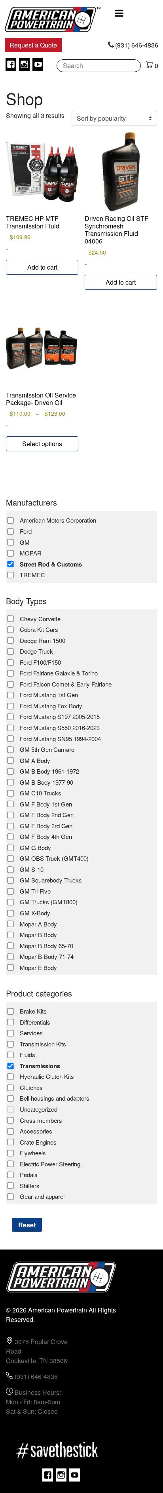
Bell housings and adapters (54, 1098)
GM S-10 (32, 869)
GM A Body (35, 760)
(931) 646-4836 (136, 44)
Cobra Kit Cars (39, 629)
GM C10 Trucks (40, 793)
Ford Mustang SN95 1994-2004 (60, 738)
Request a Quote (33, 44)
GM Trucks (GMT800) (49, 902)
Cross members (41, 1120)
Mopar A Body (38, 924)
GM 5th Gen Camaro (47, 749)
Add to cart (42, 267)
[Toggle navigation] (119, 13)
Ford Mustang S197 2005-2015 (60, 716)
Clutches (31, 1087)
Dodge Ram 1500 (42, 640)
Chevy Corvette (40, 618)
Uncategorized (38, 1109)
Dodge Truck (36, 651)
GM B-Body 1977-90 (46, 782)
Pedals (29, 1174)
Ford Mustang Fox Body (51, 706)
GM (25, 542)
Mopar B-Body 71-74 (47, 956)
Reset (27, 1224)
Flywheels (33, 1153)
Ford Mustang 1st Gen (49, 694)
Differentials (35, 1022)
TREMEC (32, 575)
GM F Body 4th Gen (46, 836)
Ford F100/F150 (40, 662)
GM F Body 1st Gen (46, 804)
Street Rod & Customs (51, 564)
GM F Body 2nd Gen (47, 814)
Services (31, 1033)
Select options (42, 443)
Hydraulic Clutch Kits (47, 1076)
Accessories (36, 1131)
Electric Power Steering (50, 1164)
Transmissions (40, 1065)
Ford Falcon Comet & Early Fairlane (66, 684)
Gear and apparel (42, 1196)
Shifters (30, 1185)
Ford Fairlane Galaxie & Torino (59, 673)
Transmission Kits (43, 1044)
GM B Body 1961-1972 (49, 771)
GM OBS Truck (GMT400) (54, 858)
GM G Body (35, 847)
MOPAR (31, 553)
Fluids (27, 1054)
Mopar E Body (38, 967)
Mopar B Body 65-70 (46, 945)
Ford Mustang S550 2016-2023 (60, 727)
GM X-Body (35, 913)
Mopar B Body (38, 934)
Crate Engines (38, 1142)
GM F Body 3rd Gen (46, 826)
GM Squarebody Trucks (51, 880)
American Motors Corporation (58, 520)
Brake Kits (33, 1011)
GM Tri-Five (35, 891)
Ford (26, 531)
